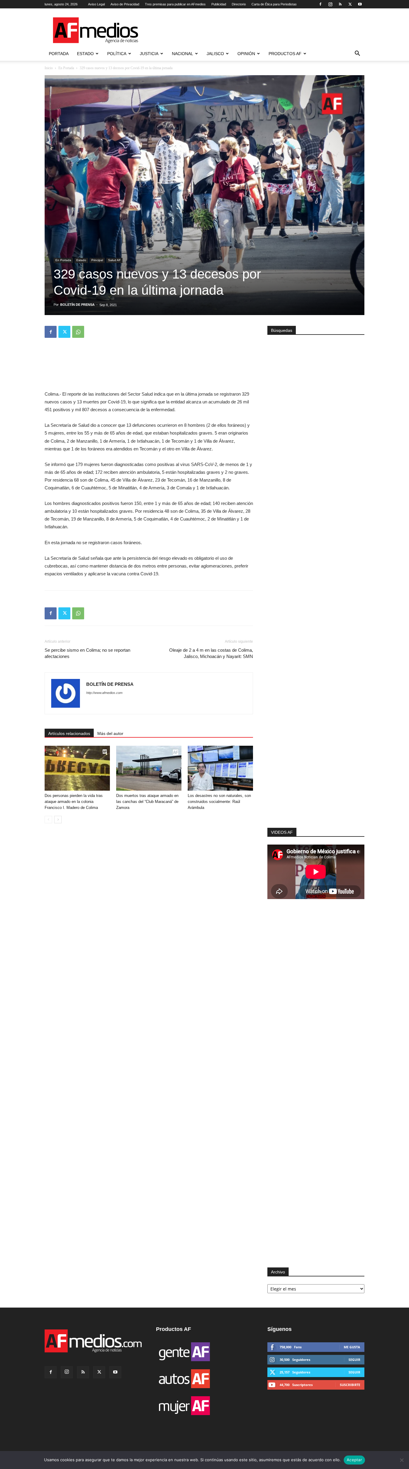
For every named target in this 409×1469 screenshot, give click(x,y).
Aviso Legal (96, 4)
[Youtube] (359, 4)
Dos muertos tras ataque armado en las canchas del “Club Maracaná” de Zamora (147, 801)
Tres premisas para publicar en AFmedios (175, 4)
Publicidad (218, 4)
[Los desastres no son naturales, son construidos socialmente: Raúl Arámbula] (220, 768)
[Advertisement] (315, 747)
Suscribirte (350, 1384)
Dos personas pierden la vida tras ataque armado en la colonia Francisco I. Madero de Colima (74, 801)
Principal (97, 260)
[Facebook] (320, 4)
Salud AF (114, 260)
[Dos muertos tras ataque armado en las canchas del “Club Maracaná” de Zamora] (148, 768)
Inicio (49, 68)
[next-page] (58, 819)
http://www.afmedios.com (104, 693)
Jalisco (215, 53)
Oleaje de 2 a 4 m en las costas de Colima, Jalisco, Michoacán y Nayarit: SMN (211, 653)
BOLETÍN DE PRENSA (77, 304)
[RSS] (340, 4)
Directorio (239, 4)
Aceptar (354, 1459)
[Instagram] (330, 4)
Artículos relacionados (69, 733)
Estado (85, 53)
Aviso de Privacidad (124, 4)
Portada (59, 53)
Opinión (246, 53)
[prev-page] (48, 819)
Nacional (182, 53)
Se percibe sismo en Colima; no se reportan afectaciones (87, 653)
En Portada (66, 68)
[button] (357, 54)
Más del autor (110, 733)
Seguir (354, 1359)
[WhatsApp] (78, 332)
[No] (402, 1460)
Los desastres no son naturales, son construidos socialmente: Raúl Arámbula (219, 801)
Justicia (149, 53)
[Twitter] (350, 4)
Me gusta (352, 1347)
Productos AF (285, 53)
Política (116, 53)
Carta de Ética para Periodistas (274, 4)
